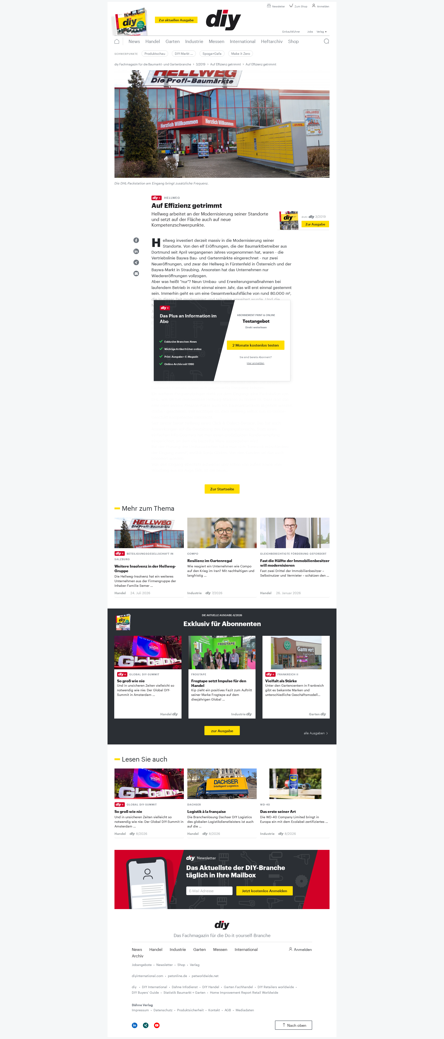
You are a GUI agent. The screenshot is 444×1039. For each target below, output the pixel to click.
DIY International (154, 987)
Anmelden (323, 6)
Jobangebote (142, 965)
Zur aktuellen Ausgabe (176, 20)
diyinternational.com (147, 976)
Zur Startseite (222, 489)
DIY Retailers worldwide (276, 987)
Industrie (178, 949)
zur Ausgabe (222, 731)
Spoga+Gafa (212, 53)
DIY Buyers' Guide (145, 992)
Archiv (137, 955)
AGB (228, 1010)
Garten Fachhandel (238, 987)
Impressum (140, 1010)
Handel (155, 949)
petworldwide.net (205, 976)
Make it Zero (240, 53)
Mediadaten (245, 1010)
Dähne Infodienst (185, 987)
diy (134, 987)
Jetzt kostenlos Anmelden (264, 890)
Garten (199, 949)
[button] (136, 240)
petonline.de (177, 976)
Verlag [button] (320, 31)
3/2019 (200, 64)
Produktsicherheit (190, 1010)
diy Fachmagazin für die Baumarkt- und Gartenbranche (152, 64)
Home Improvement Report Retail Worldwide (244, 992)
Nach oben (296, 1025)
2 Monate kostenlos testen (255, 345)
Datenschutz (163, 1010)
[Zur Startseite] (222, 924)
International (246, 949)
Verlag (195, 965)
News (137, 949)
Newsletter (278, 6)
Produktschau (155, 53)
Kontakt (214, 1010)
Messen (220, 949)
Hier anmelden (255, 363)
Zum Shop (301, 6)
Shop (181, 965)
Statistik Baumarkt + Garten (184, 992)
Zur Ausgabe (315, 224)
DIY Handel (210, 987)
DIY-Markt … (184, 53)
